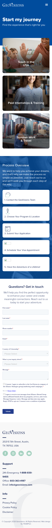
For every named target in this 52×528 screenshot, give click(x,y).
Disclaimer (8, 512)
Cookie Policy (10, 507)
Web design (45, 521)
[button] (47, 5)
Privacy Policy (10, 503)
